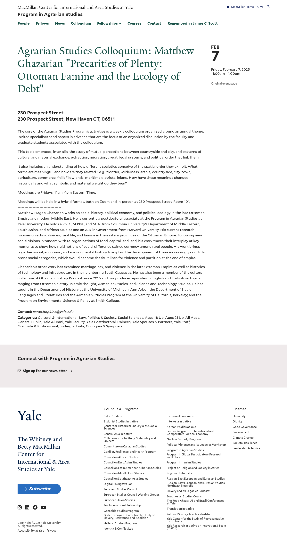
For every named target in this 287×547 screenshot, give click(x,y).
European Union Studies (119, 500)
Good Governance (245, 427)
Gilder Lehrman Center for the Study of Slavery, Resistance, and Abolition (129, 516)
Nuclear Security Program (184, 439)
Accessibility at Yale (31, 530)
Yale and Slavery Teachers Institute (189, 514)
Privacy (51, 530)
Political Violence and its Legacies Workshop (196, 445)
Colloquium (81, 23)
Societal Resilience (245, 443)
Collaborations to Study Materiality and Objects (130, 439)
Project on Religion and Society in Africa (193, 468)
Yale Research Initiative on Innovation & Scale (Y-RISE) (196, 527)
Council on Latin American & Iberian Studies (132, 468)
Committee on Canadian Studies (125, 446)
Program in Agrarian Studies (185, 450)
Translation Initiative (180, 509)
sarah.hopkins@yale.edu (53, 311)
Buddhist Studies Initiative (121, 421)
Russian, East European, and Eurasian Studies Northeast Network (196, 484)
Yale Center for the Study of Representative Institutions (195, 520)
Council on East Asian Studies (123, 462)
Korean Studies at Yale (181, 427)
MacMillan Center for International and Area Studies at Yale (75, 7)
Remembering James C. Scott (193, 23)
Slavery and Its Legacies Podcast (188, 491)
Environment (241, 432)
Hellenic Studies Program (120, 523)
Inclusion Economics (180, 416)
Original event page (224, 83)
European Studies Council (120, 489)
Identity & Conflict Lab (118, 528)
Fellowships (107, 23)
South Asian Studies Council (185, 496)
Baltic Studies (113, 416)
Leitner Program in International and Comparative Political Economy (190, 432)
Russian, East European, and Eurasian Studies (196, 479)
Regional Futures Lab (180, 473)
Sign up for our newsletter (45, 371)
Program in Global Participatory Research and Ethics (194, 456)
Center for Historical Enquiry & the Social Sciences (131, 427)
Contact (154, 23)
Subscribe (40, 489)
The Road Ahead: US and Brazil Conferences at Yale (195, 502)
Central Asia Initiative (118, 434)
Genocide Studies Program (121, 511)
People (23, 23)
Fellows (42, 23)
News (60, 23)
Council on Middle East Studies (124, 473)
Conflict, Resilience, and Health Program (130, 452)
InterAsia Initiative (179, 421)
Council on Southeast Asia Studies (126, 479)
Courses (134, 23)
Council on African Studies (121, 457)
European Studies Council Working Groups (132, 495)
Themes (239, 409)
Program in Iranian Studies (184, 462)
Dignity (237, 421)
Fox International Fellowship (122, 505)
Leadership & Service (246, 448)
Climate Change (243, 438)
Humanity (239, 416)
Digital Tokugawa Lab (118, 484)
